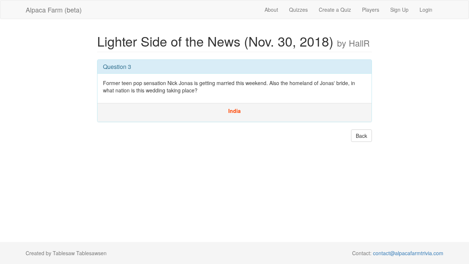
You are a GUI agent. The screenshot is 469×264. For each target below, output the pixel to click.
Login (426, 9)
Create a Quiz (335, 9)
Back (361, 135)
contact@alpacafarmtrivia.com (408, 253)
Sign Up (399, 9)
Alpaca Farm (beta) (54, 9)
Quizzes (298, 9)
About (271, 9)
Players (370, 9)
